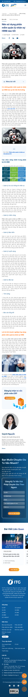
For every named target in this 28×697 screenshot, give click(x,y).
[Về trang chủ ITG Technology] (14, 582)
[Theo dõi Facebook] (9, 685)
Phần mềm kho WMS (7, 627)
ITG (25, 377)
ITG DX (16, 644)
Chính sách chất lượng (7, 648)
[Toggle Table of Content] (14, 82)
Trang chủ (4, 13)
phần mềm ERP (11, 108)
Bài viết (4, 19)
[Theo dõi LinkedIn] (18, 685)
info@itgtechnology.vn (21, 1)
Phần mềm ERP (18, 625)
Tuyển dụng (5, 650)
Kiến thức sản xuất (6, 629)
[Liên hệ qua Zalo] (24, 682)
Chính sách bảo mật (20, 648)
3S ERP (4, 607)
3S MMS (4, 615)
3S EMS (17, 615)
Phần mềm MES (19, 627)
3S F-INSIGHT (5, 617)
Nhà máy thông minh (7, 625)
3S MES (4, 612)
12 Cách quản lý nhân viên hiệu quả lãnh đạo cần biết (11, 555)
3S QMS (17, 612)
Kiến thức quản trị (19, 629)
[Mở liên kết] (24, 675)
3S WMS (17, 610)
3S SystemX (18, 607)
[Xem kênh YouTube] (14, 685)
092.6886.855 (7, 1)
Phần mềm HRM (13, 13)
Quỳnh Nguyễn (6, 34)
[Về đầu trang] (24, 689)
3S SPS (4, 610)
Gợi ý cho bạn (13, 19)
